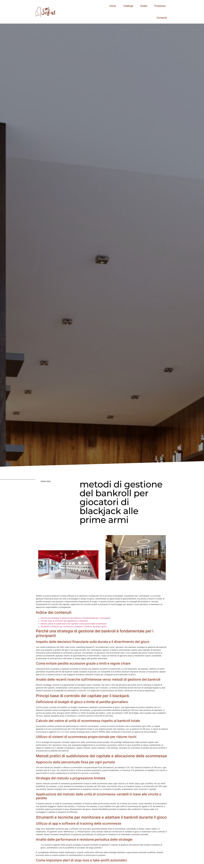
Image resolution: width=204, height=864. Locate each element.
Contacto (162, 17)
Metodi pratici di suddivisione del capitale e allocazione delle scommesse (73, 623)
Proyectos (160, 5)
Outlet (143, 5)
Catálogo (128, 5)
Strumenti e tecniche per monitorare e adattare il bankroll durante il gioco (74, 626)
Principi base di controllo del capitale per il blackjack (64, 621)
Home (112, 5)
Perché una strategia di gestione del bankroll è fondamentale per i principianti (75, 618)
